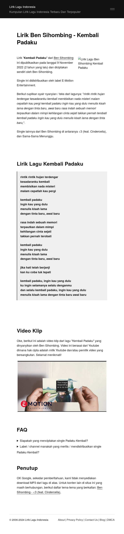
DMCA (111, 520)
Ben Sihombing (63, 57)
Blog (102, 520)
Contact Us (91, 520)
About (61, 520)
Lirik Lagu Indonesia (22, 7)
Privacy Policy (75, 520)
